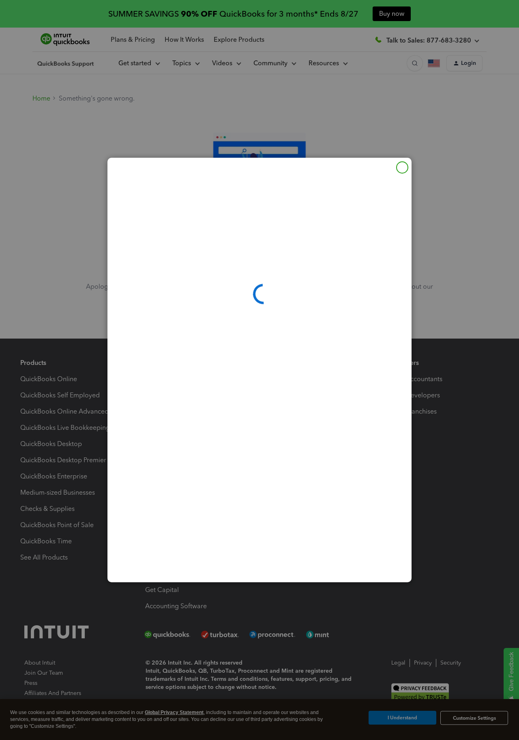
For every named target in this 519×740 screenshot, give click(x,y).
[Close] (402, 167)
